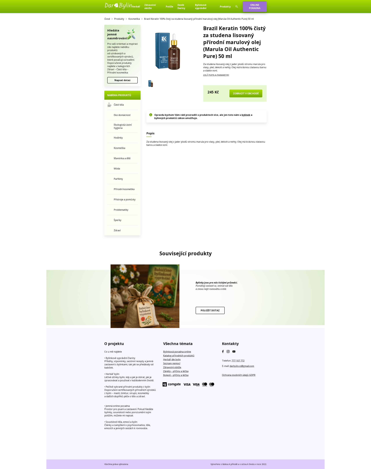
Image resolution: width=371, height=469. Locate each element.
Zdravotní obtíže (172, 367)
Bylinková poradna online (177, 351)
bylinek (246, 114)
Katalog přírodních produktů (178, 355)
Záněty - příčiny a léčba (175, 371)
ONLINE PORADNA (254, 6)
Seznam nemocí (171, 363)
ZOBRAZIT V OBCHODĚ (246, 93)
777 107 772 (238, 360)
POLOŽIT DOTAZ (210, 310)
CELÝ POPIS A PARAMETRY (216, 75)
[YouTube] (233, 351)
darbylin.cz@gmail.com (242, 366)
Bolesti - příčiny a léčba (175, 375)
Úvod (107, 18)
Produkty (119, 18)
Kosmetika (134, 18)
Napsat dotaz (122, 80)
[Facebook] (223, 351)
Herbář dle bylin (172, 359)
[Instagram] (228, 351)
